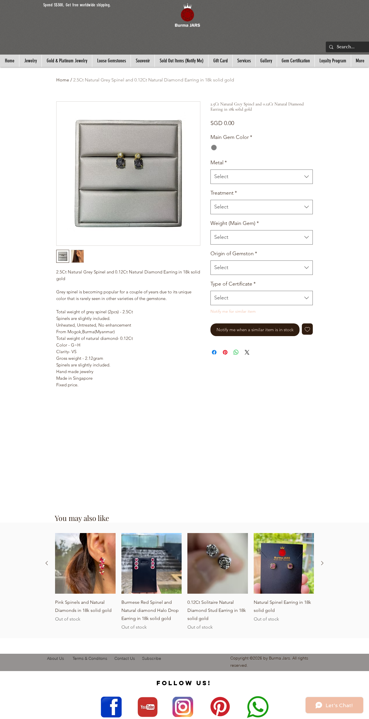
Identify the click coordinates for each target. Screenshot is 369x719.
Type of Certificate (233, 284)
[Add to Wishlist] (307, 329)
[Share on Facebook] (214, 352)
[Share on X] (247, 352)
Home (62, 80)
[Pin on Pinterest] (225, 352)
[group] (184, 586)
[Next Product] (322, 563)
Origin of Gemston (233, 253)
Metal (218, 162)
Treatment (223, 193)
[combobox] (261, 176)
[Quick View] (85, 563)
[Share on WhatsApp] (236, 352)
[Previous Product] (46, 563)
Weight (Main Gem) (234, 223)
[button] (187, 15)
